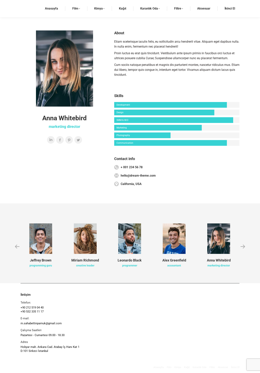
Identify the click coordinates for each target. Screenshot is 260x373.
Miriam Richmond (85, 260)
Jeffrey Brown (40, 260)
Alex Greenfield (174, 260)
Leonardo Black (130, 260)
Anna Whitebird (219, 260)
